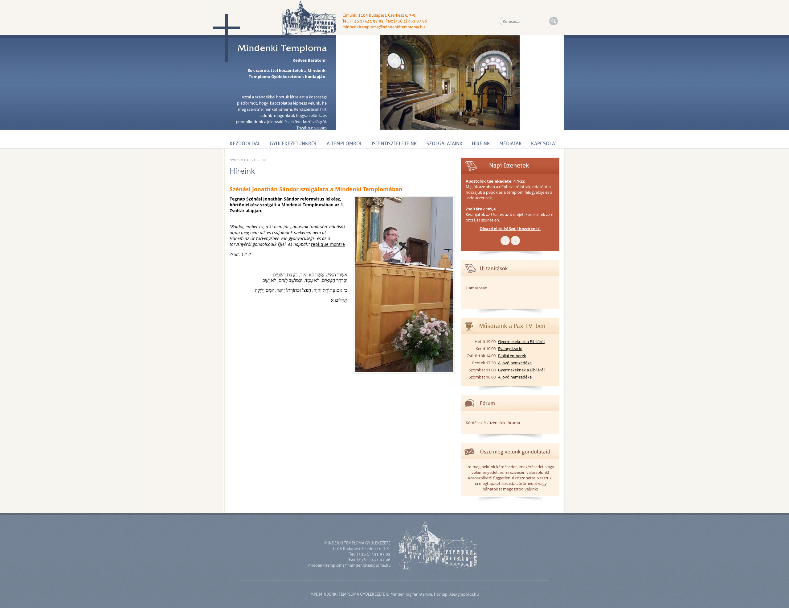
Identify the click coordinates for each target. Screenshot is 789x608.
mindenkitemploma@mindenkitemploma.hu (383, 27)
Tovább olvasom (311, 127)
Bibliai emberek (512, 355)
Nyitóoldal (240, 160)
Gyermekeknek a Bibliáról (521, 341)
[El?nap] (505, 243)
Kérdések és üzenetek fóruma (493, 422)
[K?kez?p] (515, 243)
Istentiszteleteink (394, 144)
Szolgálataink (444, 144)
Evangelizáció (510, 348)
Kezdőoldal (245, 144)
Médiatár (510, 144)
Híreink (481, 144)
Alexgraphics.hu (464, 594)
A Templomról (344, 144)
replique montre (328, 244)
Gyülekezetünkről (293, 144)
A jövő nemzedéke (515, 363)
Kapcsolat (544, 144)
